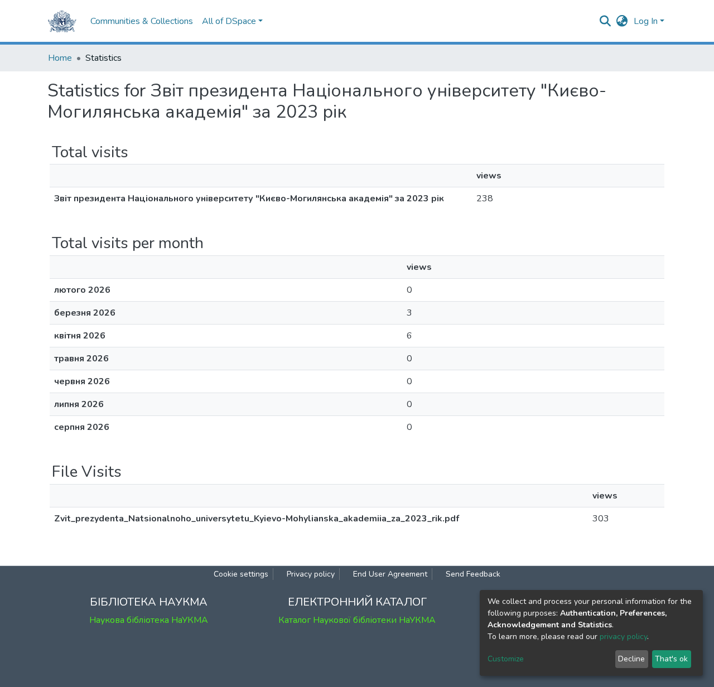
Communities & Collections (141, 21)
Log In (646, 21)
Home (60, 58)
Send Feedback (473, 574)
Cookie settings (241, 574)
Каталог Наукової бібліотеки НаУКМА (357, 620)
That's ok (671, 659)
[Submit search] (605, 21)
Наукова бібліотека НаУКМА (148, 620)
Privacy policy (311, 574)
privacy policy (623, 636)
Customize (506, 659)
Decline (631, 659)
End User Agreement (390, 574)
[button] (622, 21)
